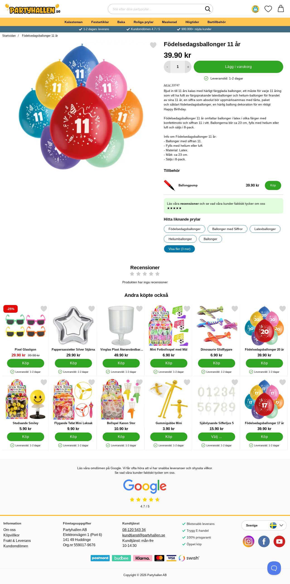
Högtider (192, 22)
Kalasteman (74, 22)
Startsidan (9, 35)
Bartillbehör (217, 22)
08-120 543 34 (134, 530)
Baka (121, 22)
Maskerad (169, 22)
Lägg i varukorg (238, 67)
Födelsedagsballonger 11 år (39, 35)
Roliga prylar (143, 22)
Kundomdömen (15, 546)
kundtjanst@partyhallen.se (143, 535)
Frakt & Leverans (17, 541)
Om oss (9, 530)
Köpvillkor (11, 535)
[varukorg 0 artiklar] (280, 8)
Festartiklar (100, 22)
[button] (255, 9)
